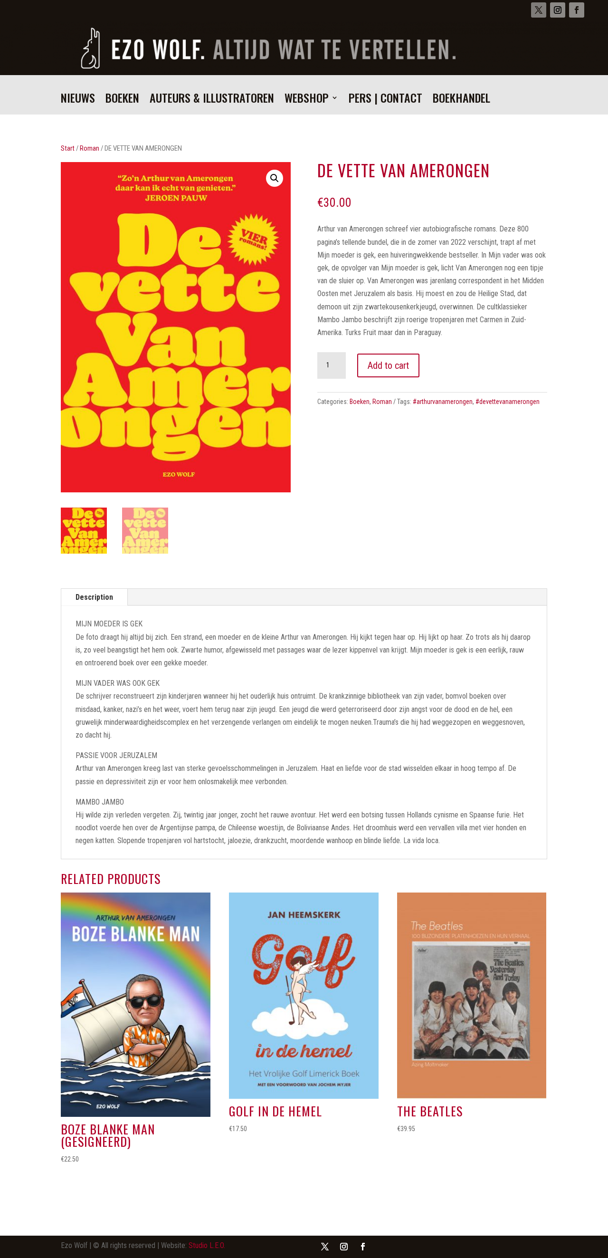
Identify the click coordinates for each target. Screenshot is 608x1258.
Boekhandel (461, 100)
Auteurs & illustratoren (212, 100)
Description (94, 597)
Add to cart (388, 365)
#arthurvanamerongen (443, 401)
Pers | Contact (385, 100)
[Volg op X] (538, 10)
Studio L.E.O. (207, 1245)
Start (68, 148)
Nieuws (78, 100)
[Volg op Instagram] (557, 10)
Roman (89, 148)
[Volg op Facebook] (576, 10)
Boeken (122, 100)
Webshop (307, 100)
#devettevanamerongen (507, 401)
